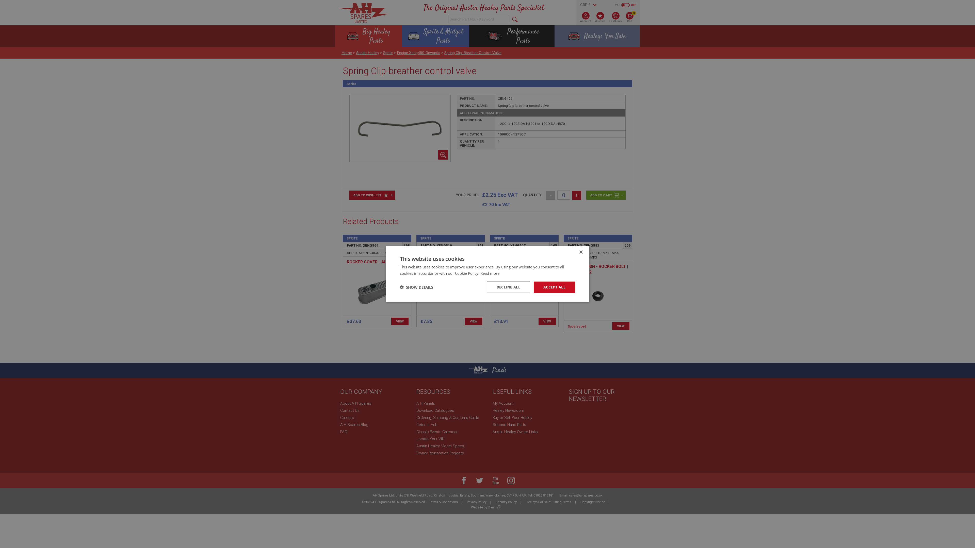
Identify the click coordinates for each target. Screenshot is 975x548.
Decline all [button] (508, 287)
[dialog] (487, 274)
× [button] (581, 252)
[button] (416, 287)
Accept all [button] (554, 287)
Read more (489, 273)
